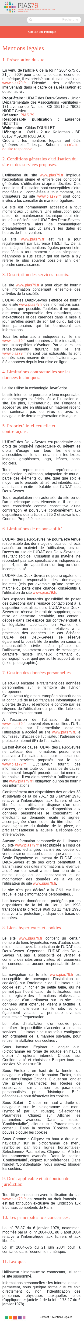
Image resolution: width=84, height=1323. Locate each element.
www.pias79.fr (14, 83)
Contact (44, 1317)
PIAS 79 (27, 115)
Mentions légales (62, 1317)
